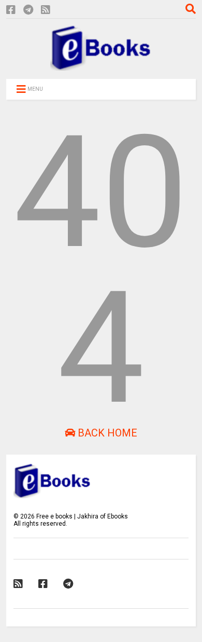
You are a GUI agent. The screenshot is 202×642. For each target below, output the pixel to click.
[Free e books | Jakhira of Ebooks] (101, 66)
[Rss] (45, 10)
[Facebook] (11, 10)
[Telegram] (28, 10)
